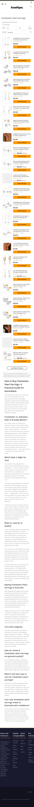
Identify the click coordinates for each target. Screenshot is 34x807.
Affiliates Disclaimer (31, 761)
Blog (22, 749)
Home (22, 741)
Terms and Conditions (31, 743)
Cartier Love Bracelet (15, 747)
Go (30, 28)
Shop (22, 746)
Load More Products (17, 368)
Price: (3, 28)
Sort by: (4, 32)
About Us (23, 743)
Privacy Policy (30, 748)
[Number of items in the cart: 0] (31, 6)
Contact (23, 752)
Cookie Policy (30, 753)
